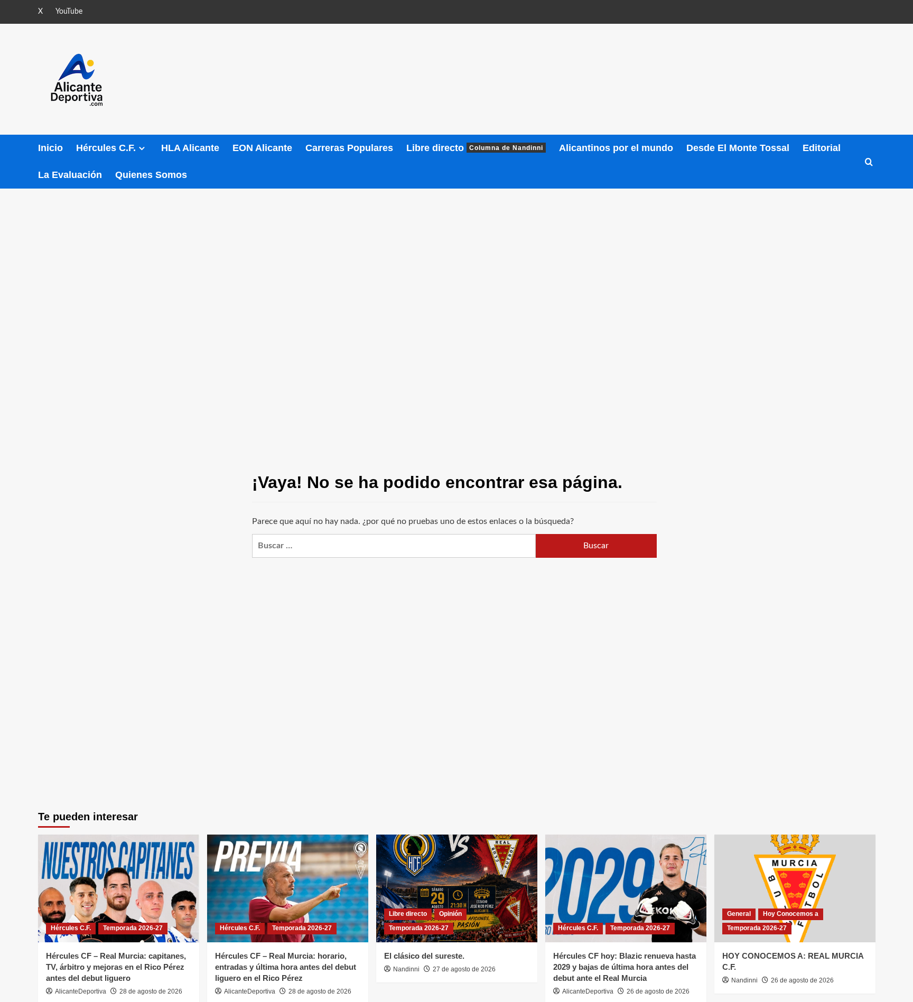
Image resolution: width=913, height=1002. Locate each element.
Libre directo (474, 148)
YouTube (68, 11)
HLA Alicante (190, 148)
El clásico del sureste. (424, 955)
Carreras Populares (349, 148)
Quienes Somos (151, 175)
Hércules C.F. (106, 148)
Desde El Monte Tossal (737, 148)
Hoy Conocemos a (790, 913)
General (739, 913)
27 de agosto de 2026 (464, 969)
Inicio (50, 148)
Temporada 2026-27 (133, 928)
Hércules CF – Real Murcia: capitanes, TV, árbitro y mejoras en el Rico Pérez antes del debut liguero (116, 966)
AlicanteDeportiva (80, 991)
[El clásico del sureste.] (456, 888)
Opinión (450, 913)
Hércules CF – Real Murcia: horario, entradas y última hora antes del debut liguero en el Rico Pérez (285, 966)
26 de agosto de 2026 (658, 991)
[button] (868, 162)
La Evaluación (70, 175)
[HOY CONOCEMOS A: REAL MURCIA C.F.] (794, 888)
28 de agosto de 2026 (150, 991)
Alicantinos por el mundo (616, 148)
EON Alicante (262, 148)
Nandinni (406, 969)
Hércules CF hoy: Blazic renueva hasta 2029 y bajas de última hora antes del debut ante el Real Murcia (624, 966)
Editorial (822, 148)
